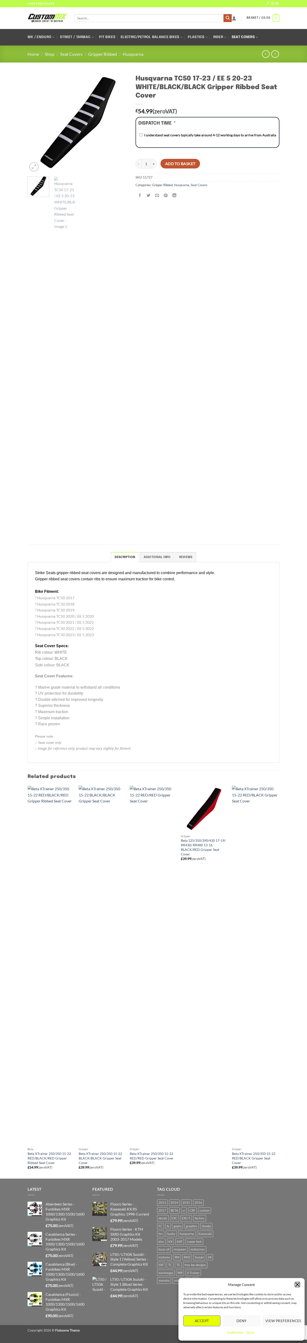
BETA (174, 1210)
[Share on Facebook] (140, 196)
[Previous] (35, 122)
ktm (161, 1242)
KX (170, 1242)
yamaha (164, 1280)
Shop (49, 54)
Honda (206, 1226)
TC (170, 1265)
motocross (197, 1249)
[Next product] (265, 54)
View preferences (282, 1321)
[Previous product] (275, 54)
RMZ (187, 1257)
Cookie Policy (235, 1332)
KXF (180, 1242)
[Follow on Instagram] (272, 3)
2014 (174, 1203)
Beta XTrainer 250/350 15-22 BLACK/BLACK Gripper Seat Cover (100, 1158)
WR (180, 1273)
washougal (166, 1273)
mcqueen (180, 1249)
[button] (297, 1284)
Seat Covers (243, 37)
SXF (161, 1265)
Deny (241, 1321)
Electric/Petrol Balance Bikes (150, 37)
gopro (178, 1226)
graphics (191, 1226)
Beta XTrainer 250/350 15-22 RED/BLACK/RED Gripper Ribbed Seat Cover (49, 1158)
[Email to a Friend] (157, 196)
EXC (174, 1218)
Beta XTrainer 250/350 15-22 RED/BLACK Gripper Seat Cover (253, 1158)
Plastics (196, 37)
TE (178, 1265)
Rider (218, 37)
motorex (164, 1257)
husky (171, 1234)
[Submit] (228, 18)
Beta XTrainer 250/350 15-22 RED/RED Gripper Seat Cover (152, 1156)
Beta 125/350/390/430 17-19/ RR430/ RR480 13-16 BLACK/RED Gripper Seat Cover (203, 847)
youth (178, 1280)
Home (33, 54)
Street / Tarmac (75, 37)
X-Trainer (193, 1273)
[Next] (120, 122)
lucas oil (164, 1249)
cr (184, 1210)
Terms (250, 1332)
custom (205, 1210)
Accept (202, 1321)
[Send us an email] (277, 3)
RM (177, 1257)
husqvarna (187, 1234)
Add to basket (180, 163)
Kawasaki (205, 1234)
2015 (186, 1203)
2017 (162, 1210)
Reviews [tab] (186, 557)
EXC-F (186, 1218)
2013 (162, 1203)
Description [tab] (125, 557)
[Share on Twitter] (149, 196)
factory (200, 1218)
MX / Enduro (39, 37)
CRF (192, 1210)
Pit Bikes (107, 37)
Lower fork (194, 1242)
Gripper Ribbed (102, 54)
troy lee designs (195, 1265)
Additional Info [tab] (157, 557)
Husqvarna (133, 54)
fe (168, 1226)
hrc (161, 1234)
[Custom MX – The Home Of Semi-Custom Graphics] (47, 18)
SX (210, 1257)
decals (163, 1218)
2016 (198, 1203)
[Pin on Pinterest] (166, 196)
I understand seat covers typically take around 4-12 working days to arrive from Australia (210, 135)
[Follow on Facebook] (267, 3)
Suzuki (199, 1257)
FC (160, 1226)
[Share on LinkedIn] (174, 196)
